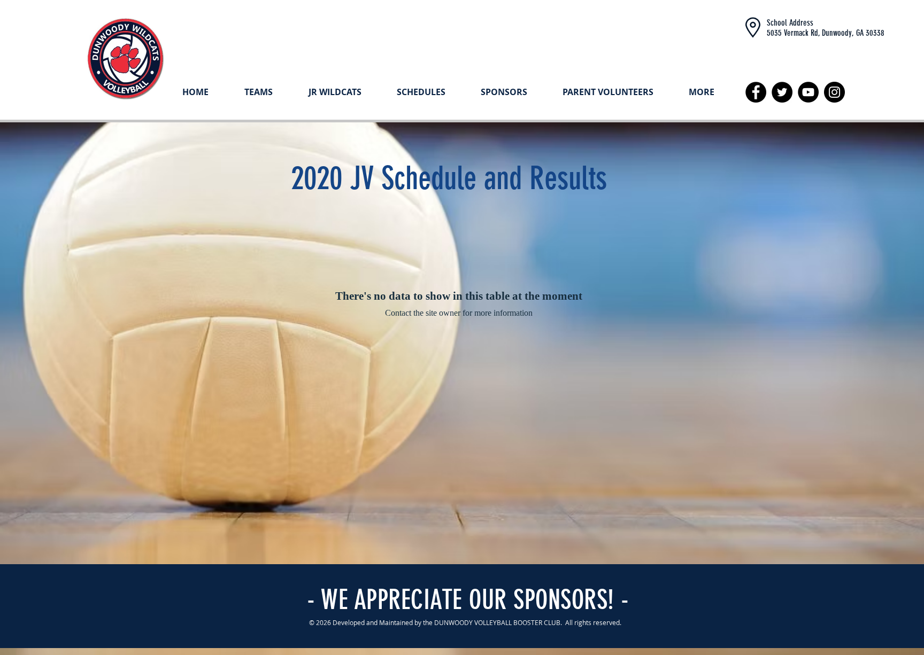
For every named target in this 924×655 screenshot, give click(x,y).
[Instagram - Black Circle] (834, 92)
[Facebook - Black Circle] (755, 92)
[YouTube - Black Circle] (808, 92)
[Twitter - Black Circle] (782, 92)
